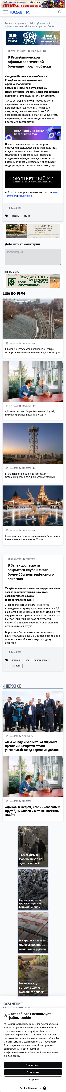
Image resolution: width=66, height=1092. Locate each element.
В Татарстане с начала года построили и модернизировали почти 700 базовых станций (30, 475)
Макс (56, 192)
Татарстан (16, 665)
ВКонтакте (25, 195)
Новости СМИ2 (11, 271)
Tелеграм (10, 195)
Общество (26, 343)
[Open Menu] (5, 12)
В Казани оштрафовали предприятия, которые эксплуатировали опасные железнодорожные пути (32, 351)
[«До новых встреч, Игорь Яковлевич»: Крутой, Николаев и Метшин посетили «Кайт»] (33, 381)
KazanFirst (16, 208)
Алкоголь (16, 660)
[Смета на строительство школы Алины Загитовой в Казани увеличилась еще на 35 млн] (33, 505)
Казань (15, 216)
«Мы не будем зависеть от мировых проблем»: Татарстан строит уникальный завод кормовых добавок (32, 746)
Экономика (27, 736)
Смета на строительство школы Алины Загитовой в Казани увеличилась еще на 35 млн (32, 538)
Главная (9, 23)
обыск (27, 216)
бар (27, 660)
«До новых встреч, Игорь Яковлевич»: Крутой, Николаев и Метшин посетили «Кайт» (29, 413)
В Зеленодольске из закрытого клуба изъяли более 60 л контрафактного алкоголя (31, 572)
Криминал (22, 23)
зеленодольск (41, 660)
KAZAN (21, 12)
